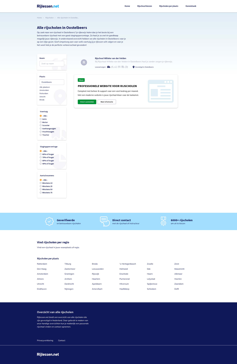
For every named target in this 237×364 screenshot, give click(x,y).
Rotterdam (44, 93)
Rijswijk (95, 274)
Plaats (42, 76)
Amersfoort (97, 289)
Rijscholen (49, 18)
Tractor (45, 135)
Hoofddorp (124, 289)
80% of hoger (48, 160)
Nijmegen (69, 289)
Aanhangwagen (49, 128)
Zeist (176, 264)
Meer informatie (107, 102)
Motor (45, 122)
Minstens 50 (47, 189)
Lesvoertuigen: (100, 67)
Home (127, 6)
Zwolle (150, 264)
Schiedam (151, 289)
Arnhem (68, 279)
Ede (148, 269)
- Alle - (45, 116)
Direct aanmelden (87, 102)
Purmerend (124, 279)
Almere (40, 279)
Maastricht (179, 269)
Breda (42, 100)
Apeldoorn (97, 284)
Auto (44, 119)
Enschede (123, 274)
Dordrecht (69, 284)
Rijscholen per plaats (168, 6)
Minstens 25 (47, 186)
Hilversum (124, 284)
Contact (61, 340)
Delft (176, 289)
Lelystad (151, 279)
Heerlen (178, 279)
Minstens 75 (47, 192)
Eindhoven (42, 289)
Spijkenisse (152, 284)
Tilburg (68, 264)
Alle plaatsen (45, 87)
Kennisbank (191, 6)
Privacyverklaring (45, 340)
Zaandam (178, 284)
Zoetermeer (70, 269)
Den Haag (41, 269)
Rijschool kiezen (144, 6)
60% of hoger (48, 154)
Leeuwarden (98, 269)
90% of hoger (48, 163)
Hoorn (150, 274)
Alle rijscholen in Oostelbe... (68, 18)
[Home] (48, 6)
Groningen (69, 274)
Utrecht (42, 97)
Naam (42, 58)
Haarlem (96, 279)
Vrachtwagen (48, 131)
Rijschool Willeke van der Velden (110, 58)
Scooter (45, 125)
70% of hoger (48, 157)
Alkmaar (178, 274)
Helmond (123, 269)
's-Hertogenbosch (127, 264)
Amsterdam (44, 90)
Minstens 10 (47, 183)
